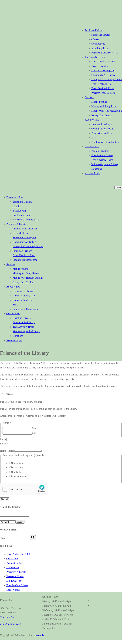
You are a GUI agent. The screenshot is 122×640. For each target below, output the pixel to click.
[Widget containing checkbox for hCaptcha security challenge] (24, 489)
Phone (3, 439)
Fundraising (18, 463)
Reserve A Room (15, 576)
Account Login (14, 563)
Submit (4, 499)
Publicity (16, 472)
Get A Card (12, 558)
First (34, 428)
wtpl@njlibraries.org (10, 624)
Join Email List (13, 580)
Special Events (19, 476)
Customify (39, 635)
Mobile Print (12, 567)
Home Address (7, 450)
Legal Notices (13, 589)
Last (34, 432)
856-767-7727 (7, 617)
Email (4, 443)
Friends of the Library (17, 585)
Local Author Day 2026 (18, 554)
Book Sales (18, 467)
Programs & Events (16, 572)
